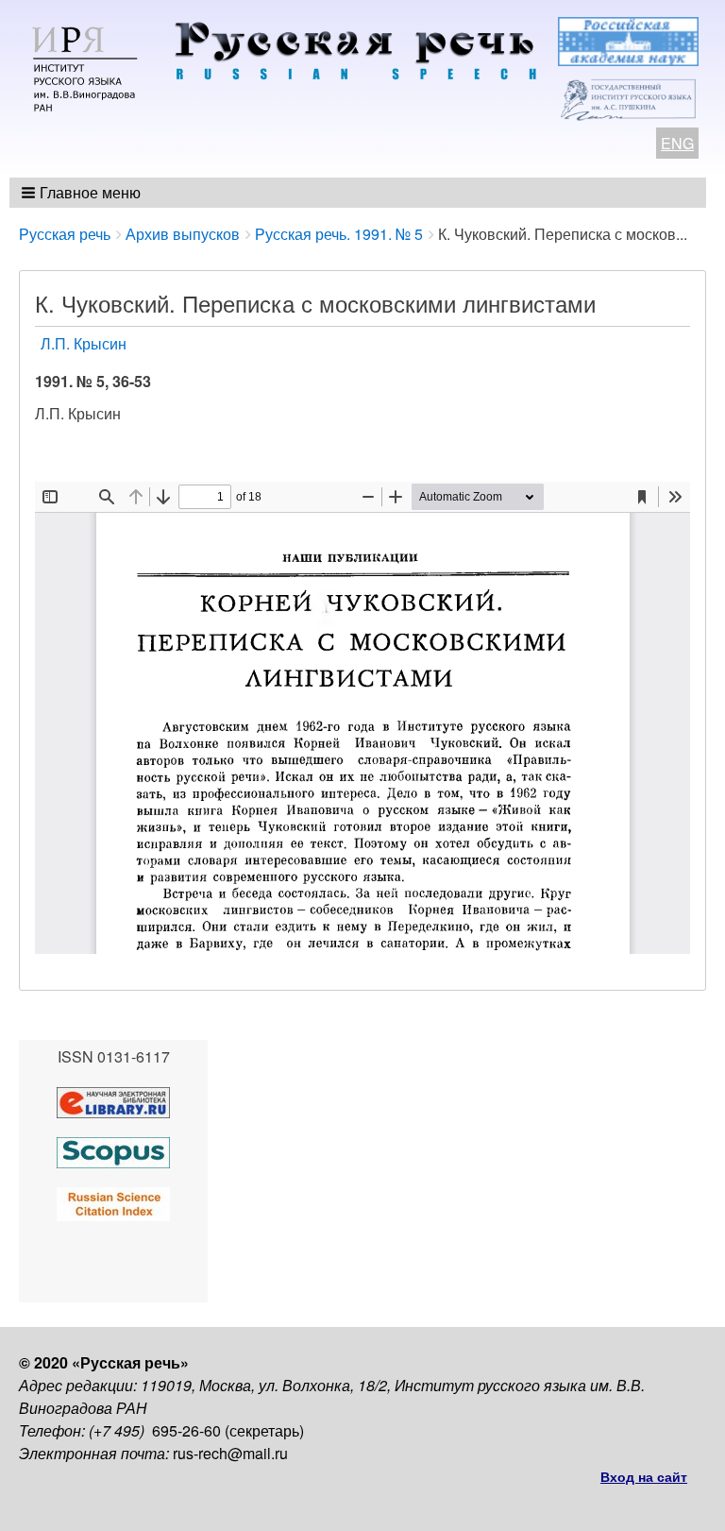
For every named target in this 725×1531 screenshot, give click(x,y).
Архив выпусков (183, 234)
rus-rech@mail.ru (230, 1453)
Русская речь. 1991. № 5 (339, 234)
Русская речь (64, 234)
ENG (677, 143)
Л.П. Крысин (83, 343)
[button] (82, 193)
